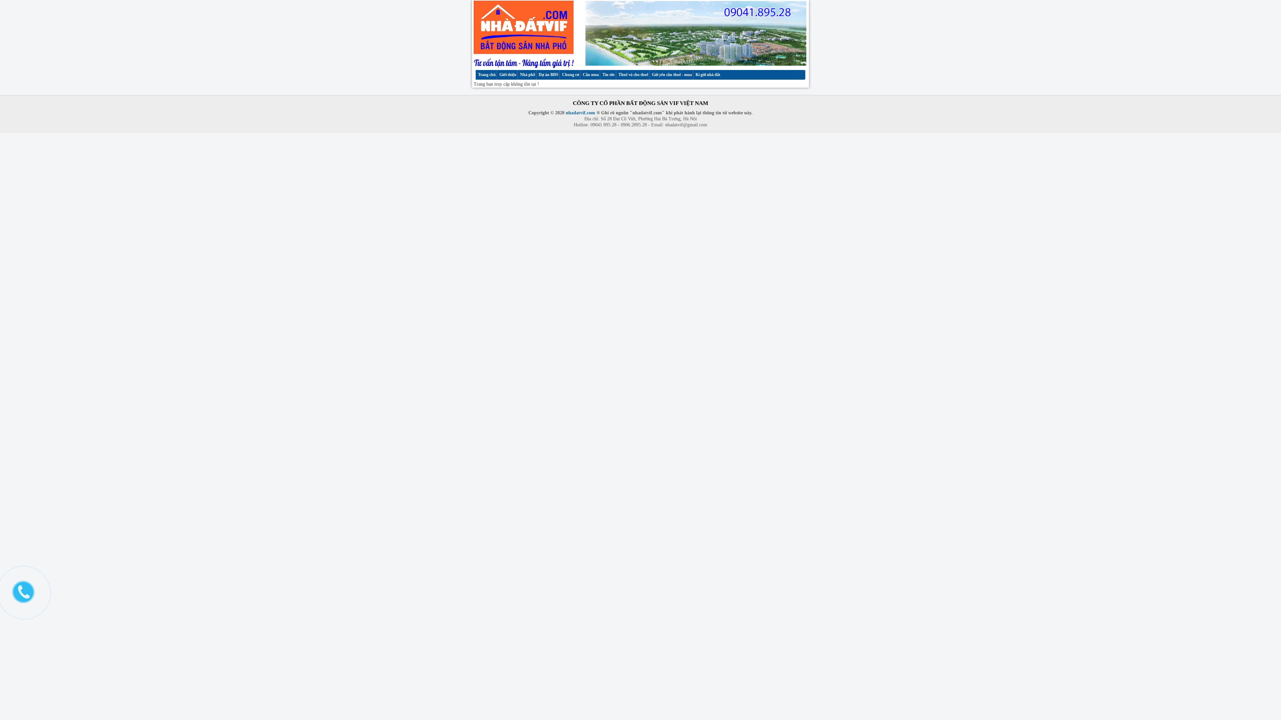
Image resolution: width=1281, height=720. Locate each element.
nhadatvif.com (580, 112)
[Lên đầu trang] (1270, 655)
